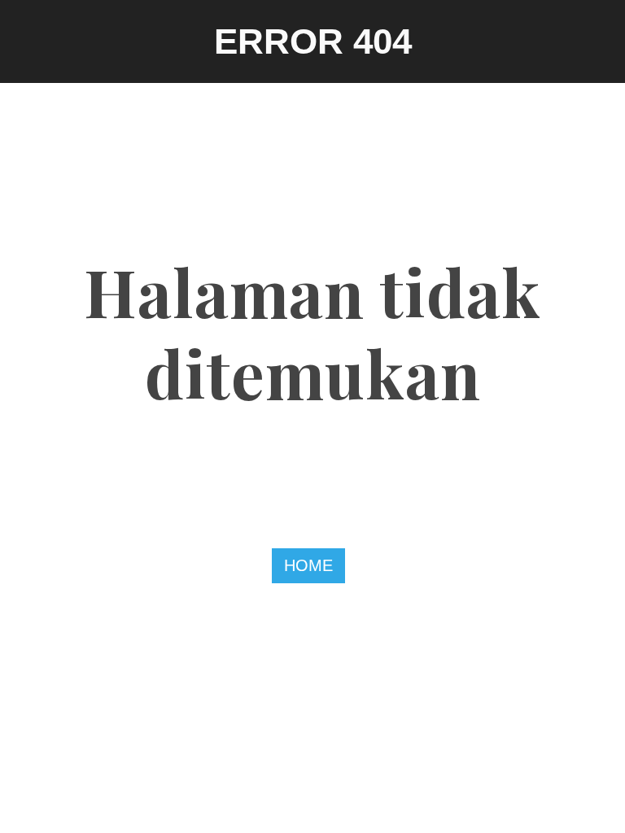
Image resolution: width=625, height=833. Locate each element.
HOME (308, 565)
